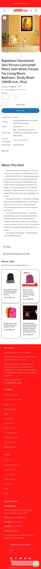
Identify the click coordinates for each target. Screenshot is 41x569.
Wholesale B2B (9, 447)
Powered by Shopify (27, 567)
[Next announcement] (37, 3)
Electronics (8, 418)
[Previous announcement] (4, 3)
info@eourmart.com (14, 382)
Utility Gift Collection (11, 395)
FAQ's (6, 493)
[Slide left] (16, 56)
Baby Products (9, 404)
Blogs (6, 489)
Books (6, 414)
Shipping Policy (9, 470)
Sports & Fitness (10, 442)
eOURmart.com (16, 567)
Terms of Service (10, 479)
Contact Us (8, 484)
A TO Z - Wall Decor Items (13, 399)
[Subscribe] (32, 550)
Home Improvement (11, 433)
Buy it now (20, 110)
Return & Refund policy (12, 465)
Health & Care (9, 423)
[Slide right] (25, 56)
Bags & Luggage (10, 409)
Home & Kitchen (10, 428)
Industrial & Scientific (11, 437)
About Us (7, 460)
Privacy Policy (9, 474)
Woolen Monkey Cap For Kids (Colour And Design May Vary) (10, 325)
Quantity (4, 93)
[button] (4, 10)
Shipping (11, 89)
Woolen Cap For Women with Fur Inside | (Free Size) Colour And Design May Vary (28, 293)
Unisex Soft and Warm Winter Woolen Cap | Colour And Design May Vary (11, 292)
